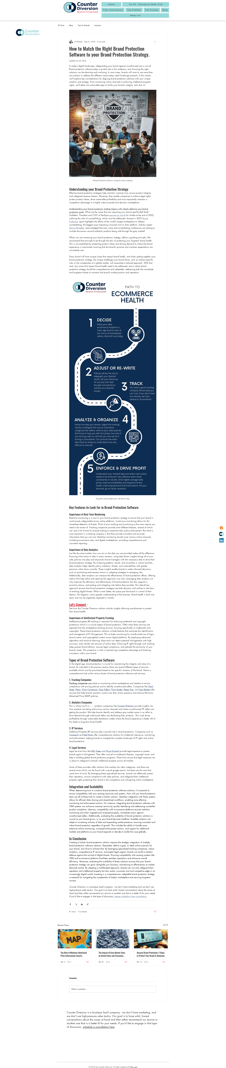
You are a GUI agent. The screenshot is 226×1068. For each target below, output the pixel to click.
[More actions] (154, 41)
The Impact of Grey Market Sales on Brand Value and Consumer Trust (112, 954)
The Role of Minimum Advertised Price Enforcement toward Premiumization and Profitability (74, 954)
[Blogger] (221, 528)
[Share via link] (88, 904)
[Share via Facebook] (70, 904)
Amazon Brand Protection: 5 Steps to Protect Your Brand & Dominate (151, 954)
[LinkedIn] (221, 540)
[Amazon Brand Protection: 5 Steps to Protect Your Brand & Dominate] (151, 938)
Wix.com (133, 1067)
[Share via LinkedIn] (82, 904)
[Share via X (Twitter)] (76, 904)
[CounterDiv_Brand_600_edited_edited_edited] (221, 534)
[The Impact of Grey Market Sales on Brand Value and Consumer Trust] (113, 938)
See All (165, 925)
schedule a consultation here (98, 1027)
